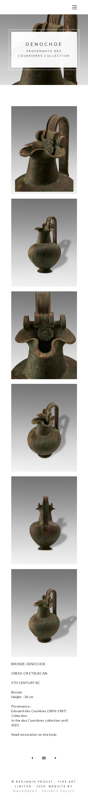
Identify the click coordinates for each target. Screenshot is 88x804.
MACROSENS (25, 790)
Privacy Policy (58, 790)
